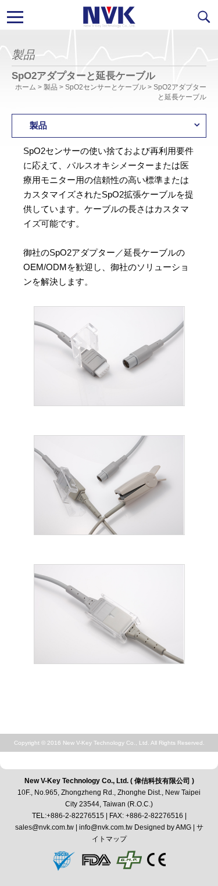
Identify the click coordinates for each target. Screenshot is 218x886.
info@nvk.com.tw (106, 827)
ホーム (25, 87)
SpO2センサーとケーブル (105, 87)
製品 (51, 87)
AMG (183, 827)
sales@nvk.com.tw (44, 827)
